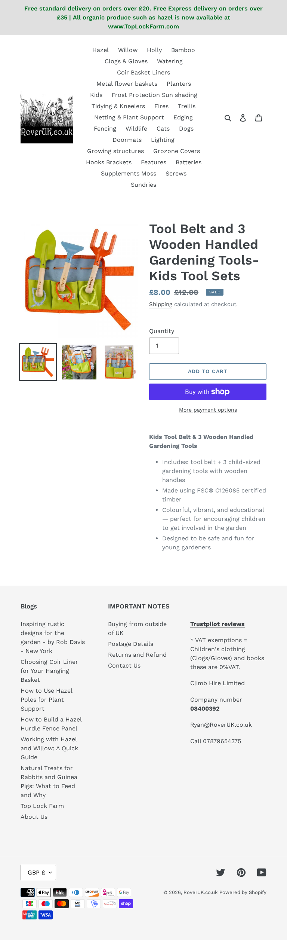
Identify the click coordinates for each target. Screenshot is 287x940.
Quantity (161, 331)
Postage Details (130, 643)
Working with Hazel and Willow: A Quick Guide (49, 748)
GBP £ (36, 872)
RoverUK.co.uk (200, 892)
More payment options (208, 410)
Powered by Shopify (242, 892)
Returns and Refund (137, 654)
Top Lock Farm (42, 805)
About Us (34, 816)
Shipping (160, 304)
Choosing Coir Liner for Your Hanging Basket (49, 670)
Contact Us (124, 665)
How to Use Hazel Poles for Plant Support (46, 699)
